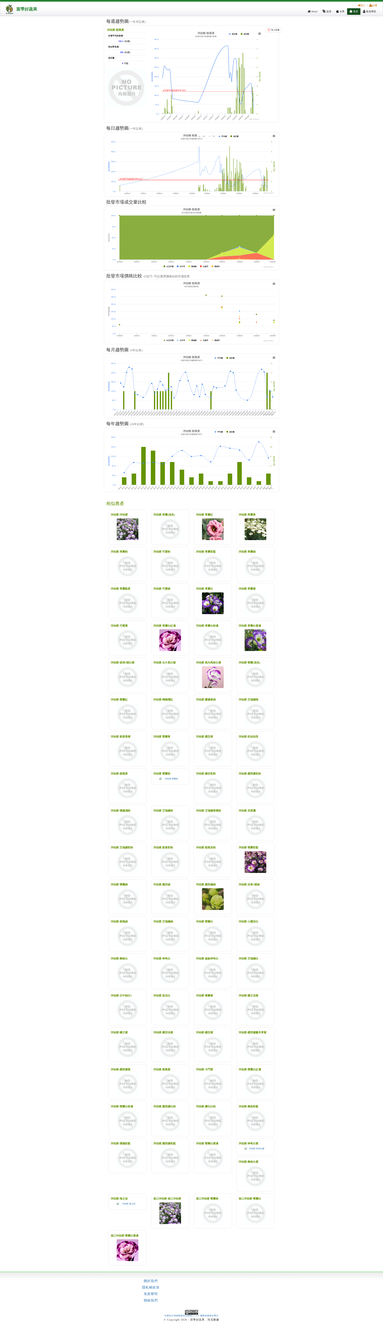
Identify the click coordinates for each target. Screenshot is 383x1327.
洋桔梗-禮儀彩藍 (120, 1143)
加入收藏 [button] (274, 30)
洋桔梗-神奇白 (161, 958)
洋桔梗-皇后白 (161, 995)
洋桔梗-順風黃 (115, 29)
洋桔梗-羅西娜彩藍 (164, 1143)
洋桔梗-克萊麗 (247, 810)
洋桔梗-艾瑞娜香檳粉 (208, 810)
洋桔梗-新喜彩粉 (163, 847)
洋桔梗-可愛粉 (161, 551)
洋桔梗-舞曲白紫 (248, 1161)
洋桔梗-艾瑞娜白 (248, 958)
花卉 (355, 11)
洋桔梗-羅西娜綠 (206, 884)
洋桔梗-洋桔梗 (119, 514)
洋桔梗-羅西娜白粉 (164, 1106)
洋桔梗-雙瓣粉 (161, 773)
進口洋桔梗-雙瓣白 (250, 1198)
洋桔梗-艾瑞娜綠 (163, 921)
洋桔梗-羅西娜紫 (120, 1069)
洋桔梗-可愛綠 (161, 588)
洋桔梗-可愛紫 (119, 625)
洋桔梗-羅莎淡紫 (163, 1032)
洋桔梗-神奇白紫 (248, 1143)
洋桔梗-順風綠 (119, 921)
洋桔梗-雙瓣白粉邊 (122, 1106)
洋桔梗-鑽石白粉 (206, 1106)
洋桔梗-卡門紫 (204, 1069)
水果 (342, 11)
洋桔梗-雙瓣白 (204, 921)
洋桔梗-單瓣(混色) (164, 514)
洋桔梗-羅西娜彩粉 (250, 773)
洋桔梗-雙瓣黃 (161, 736)
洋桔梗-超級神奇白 (207, 958)
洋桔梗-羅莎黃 (204, 736)
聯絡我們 (151, 1300)
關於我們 (151, 1281)
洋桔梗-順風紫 (161, 1069)
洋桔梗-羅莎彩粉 (206, 773)
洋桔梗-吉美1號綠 (249, 884)
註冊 (375, 5)
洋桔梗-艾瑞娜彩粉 (122, 847)
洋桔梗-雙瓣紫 (204, 995)
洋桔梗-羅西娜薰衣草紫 (252, 1032)
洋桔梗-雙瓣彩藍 (248, 847)
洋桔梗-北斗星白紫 (164, 662)
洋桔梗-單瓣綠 (247, 551)
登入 (363, 5)
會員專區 (370, 11)
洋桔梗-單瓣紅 (204, 514)
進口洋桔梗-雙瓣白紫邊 (125, 1235)
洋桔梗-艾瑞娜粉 (163, 810)
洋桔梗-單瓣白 (204, 588)
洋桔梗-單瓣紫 (247, 588)
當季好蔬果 (26, 9)
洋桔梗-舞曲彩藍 (248, 1106)
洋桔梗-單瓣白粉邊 (207, 625)
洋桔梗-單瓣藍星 (120, 588)
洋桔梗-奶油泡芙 (248, 736)
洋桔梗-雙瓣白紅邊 (250, 1069)
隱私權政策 (150, 1287)
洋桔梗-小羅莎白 (248, 921)
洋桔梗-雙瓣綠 (119, 884)
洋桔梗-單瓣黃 (247, 514)
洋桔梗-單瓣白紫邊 (250, 625)
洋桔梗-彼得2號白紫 (122, 662)
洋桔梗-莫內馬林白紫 (208, 662)
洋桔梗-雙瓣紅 (119, 699)
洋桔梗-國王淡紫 (248, 995)
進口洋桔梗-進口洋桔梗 (167, 1198)
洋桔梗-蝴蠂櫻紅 (163, 699)
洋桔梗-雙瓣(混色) (249, 662)
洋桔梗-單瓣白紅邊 (164, 625)
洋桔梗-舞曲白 (119, 958)
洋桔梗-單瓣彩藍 (206, 551)
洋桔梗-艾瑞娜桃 (248, 699)
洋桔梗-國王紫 (119, 1032)
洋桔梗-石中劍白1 (121, 995)
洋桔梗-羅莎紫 (204, 1032)
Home (314, 11)
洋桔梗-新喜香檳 (120, 736)
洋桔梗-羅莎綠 (161, 884)
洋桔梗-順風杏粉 (206, 847)
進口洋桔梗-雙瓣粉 (207, 1198)
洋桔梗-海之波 (119, 1198)
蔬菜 (328, 11)
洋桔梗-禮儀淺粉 (120, 810)
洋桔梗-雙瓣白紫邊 (207, 1143)
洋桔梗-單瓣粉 (119, 551)
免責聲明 (151, 1294)
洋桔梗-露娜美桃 (206, 699)
